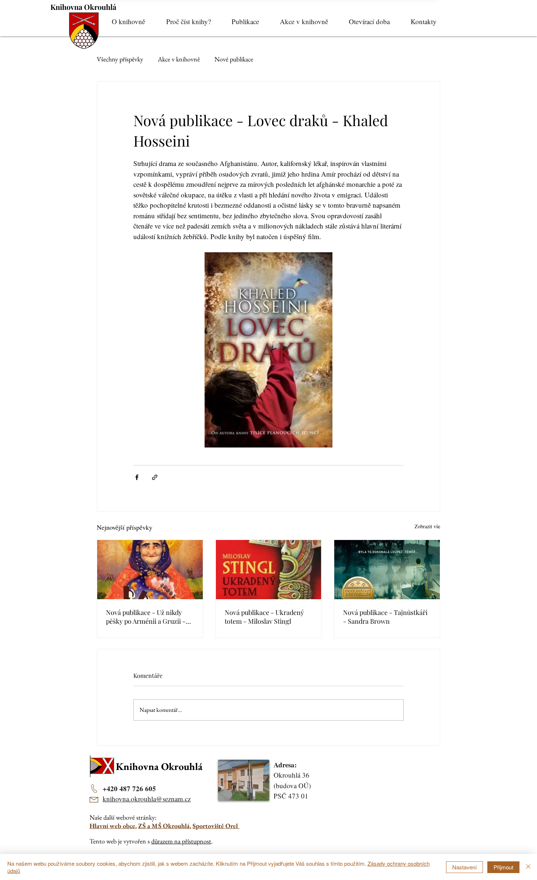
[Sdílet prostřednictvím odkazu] (154, 477)
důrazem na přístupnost (181, 841)
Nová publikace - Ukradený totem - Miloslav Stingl (264, 617)
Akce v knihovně (179, 59)
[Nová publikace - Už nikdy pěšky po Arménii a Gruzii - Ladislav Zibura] (150, 569)
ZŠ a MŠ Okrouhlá (164, 826)
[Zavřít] (528, 867)
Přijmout (503, 867)
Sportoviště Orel (216, 826)
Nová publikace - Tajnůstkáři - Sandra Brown (385, 617)
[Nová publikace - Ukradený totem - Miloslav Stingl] (268, 569)
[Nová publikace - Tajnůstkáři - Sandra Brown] (387, 569)
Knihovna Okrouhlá (83, 7)
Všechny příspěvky (120, 59)
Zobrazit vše (427, 526)
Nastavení (464, 867)
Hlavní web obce (112, 826)
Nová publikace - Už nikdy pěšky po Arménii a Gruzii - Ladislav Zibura (146, 617)
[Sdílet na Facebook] (136, 477)
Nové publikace (233, 59)
